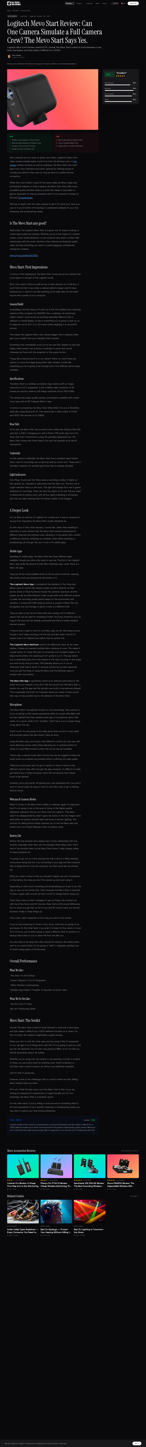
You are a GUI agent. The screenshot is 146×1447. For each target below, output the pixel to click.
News (98, 3)
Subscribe (133, 3)
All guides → (134, 1196)
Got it (137, 1443)
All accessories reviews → (130, 1151)
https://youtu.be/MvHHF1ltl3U (24, 255)
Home (9, 11)
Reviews (69, 3)
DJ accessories (25, 197)
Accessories (25, 11)
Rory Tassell (16, 55)
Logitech (23, 16)
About (104, 3)
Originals (89, 3)
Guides (79, 3)
